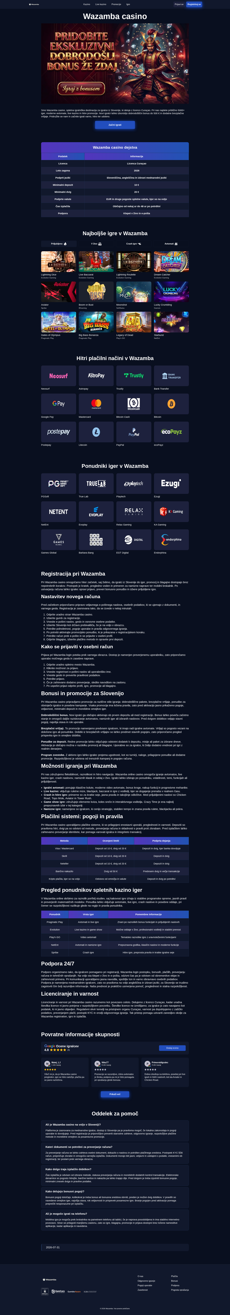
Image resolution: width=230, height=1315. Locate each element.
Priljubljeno (57, 244)
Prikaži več (115, 1094)
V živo (94, 244)
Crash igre (131, 244)
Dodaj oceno (172, 1048)
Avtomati (169, 244)
